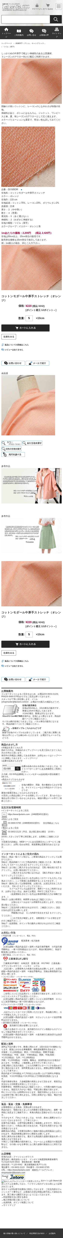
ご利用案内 (19, 35)
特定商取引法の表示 (37, 1233)
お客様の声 (44, 35)
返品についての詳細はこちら (17, 345)
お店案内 (52, 1233)
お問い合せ (31, 35)
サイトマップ (56, 35)
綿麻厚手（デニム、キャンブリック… (31, 43)
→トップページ (31, 758)
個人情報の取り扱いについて (15, 1200)
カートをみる (48, 9)
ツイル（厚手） (10, 47)
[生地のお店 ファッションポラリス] (16, 10)
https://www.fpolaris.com (19, 814)
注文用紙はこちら (50, 823)
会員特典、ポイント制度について (17, 1202)
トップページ (6, 35)
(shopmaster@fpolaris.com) (14, 702)
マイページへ (37, 9)
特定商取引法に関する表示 (14, 1197)
